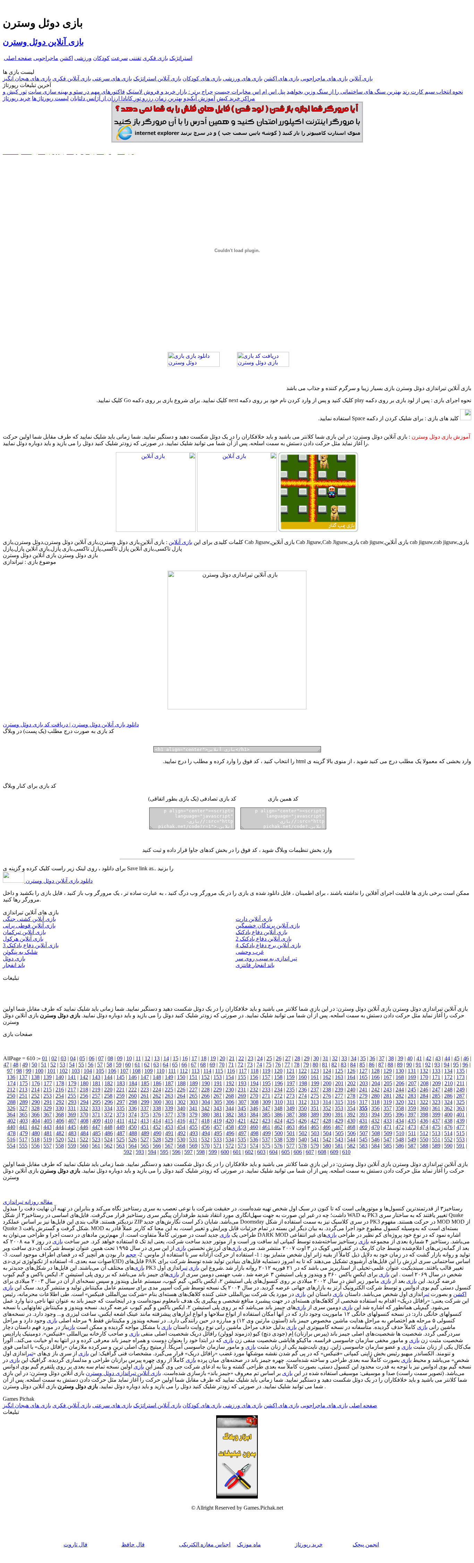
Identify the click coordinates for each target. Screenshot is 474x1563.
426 (302, 1121)
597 (188, 1152)
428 (327, 1121)
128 (375, 1071)
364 (11, 1114)
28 (297, 1058)
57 (100, 1065)
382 (230, 1114)
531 (193, 1139)
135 (460, 1071)
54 (72, 1065)
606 (298, 1152)
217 (72, 1090)
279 (363, 1096)
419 (217, 1121)
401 (460, 1114)
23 (250, 1058)
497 (242, 1133)
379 (193, 1114)
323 (436, 1102)
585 (387, 1146)
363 (460, 1108)
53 (62, 1065)
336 (132, 1108)
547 (387, 1139)
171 (436, 1077)
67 (193, 1065)
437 (436, 1121)
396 (400, 1114)
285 (436, 1096)
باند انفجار (14, 965)
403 (23, 1121)
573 (242, 1146)
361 (436, 1108)
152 (205, 1077)
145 (120, 1077)
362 (448, 1108)
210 (449, 1083)
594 (152, 1152)
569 (193, 1146)
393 (363, 1114)
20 (222, 1058)
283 (412, 1096)
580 (327, 1146)
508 (376, 1133)
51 (43, 1065)
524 (108, 1139)
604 (273, 1152)
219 (96, 1090)
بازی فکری (155, 58)
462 (278, 1127)
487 (121, 1133)
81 (325, 1065)
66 (184, 1065)
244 (400, 1090)
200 (327, 1083)
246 (424, 1090)
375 (145, 1114)
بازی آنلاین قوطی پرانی (29, 926)
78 (296, 1065)
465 (315, 1127)
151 (193, 1077)
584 (375, 1146)
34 (353, 1058)
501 (291, 1133)
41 (419, 1058)
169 (412, 1077)
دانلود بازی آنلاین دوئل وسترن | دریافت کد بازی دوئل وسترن (71, 724)
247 (436, 1090)
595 (164, 1152)
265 (193, 1096)
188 (181, 1083)
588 (424, 1146)
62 (147, 1065)
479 (23, 1133)
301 (169, 1102)
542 (327, 1139)
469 (363, 1127)
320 (400, 1102)
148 (157, 1077)
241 (363, 1090)
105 (100, 1071)
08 (110, 1058)
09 (119, 1058)
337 (145, 1108)
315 (339, 1102)
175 (23, 1083)
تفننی (135, 58)
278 (351, 1096)
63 (156, 1065)
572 (230, 1146)
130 (400, 1071)
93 (437, 1065)
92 (428, 1065)
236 (302, 1090)
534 (230, 1139)
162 (327, 1077)
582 (351, 1146)
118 (255, 1071)
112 (184, 1071)
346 (254, 1108)
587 (412, 1146)
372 (108, 1114)
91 (418, 1065)
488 (133, 1133)
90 (409, 1065)
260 (132, 1096)
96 (465, 1065)
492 (181, 1133)
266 (205, 1096)
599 (213, 1152)
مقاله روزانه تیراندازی (28, 1202)
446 (84, 1127)
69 (212, 1065)
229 (217, 1090)
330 (60, 1108)
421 (242, 1121)
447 (96, 1127)
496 (230, 1133)
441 (23, 1127)
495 (218, 1133)
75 (268, 1065)
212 (11, 1090)
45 (456, 1058)
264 (181, 1096)
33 (344, 1058)
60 (128, 1065)
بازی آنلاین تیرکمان (24, 932)
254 (60, 1096)
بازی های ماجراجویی (324, 78)
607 (310, 1152)
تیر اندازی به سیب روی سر (266, 958)
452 (157, 1127)
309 (266, 1102)
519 (47, 1139)
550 (424, 1139)
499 (266, 1133)
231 (242, 1090)
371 (96, 1114)
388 (302, 1114)
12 (147, 1058)
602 (249, 1152)
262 (157, 1096)
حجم (131, 1255)
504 (327, 1133)
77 (287, 1065)
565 (145, 1146)
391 (339, 1114)
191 (218, 1083)
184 (133, 1083)
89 (400, 1065)
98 (19, 1071)
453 (169, 1127)
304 (206, 1102)
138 (35, 1077)
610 (346, 1152)
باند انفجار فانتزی (255, 965)
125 (339, 1071)
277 (339, 1096)
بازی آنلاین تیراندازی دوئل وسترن (123, 1373)
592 (128, 1152)
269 (242, 1096)
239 (339, 1090)
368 (60, 1114)
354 (351, 1108)
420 (230, 1121)
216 (60, 1090)
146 (132, 1077)
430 (351, 1121)
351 (315, 1108)
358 (400, 1108)
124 (327, 1071)
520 (60, 1139)
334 (108, 1108)
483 (72, 1133)
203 (363, 1083)
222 (132, 1090)
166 (375, 1077)
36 (372, 1058)
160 (302, 1077)
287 (460, 1096)
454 (181, 1127)
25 (269, 1058)
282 (400, 1096)
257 (96, 1096)
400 (448, 1114)
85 (362, 1065)
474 (424, 1127)
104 (88, 1071)
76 (278, 1065)
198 (303, 1083)
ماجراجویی (45, 58)
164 (351, 1077)
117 (243, 1071)
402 (11, 1121)
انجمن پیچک (366, 1544)
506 (351, 1133)
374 (132, 1114)
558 (60, 1146)
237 (315, 1090)
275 (315, 1096)
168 (400, 1077)
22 (241, 1058)
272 (278, 1096)
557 (47, 1146)
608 (322, 1152)
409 (96, 1121)
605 (285, 1152)
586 (400, 1146)
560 (84, 1146)
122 (302, 1071)
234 (278, 1090)
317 (363, 1102)
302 (181, 1102)
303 (193, 1102)
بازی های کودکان (202, 78)
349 (290, 1108)
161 (315, 1077)
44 (447, 1058)
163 (339, 1077)
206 (400, 1083)
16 (185, 1058)
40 (410, 1058)
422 (254, 1121)
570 (205, 1146)
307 (242, 1102)
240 (351, 1090)
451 (145, 1127)
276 (327, 1096)
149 (169, 1077)
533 (217, 1139)
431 (363, 1121)
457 (217, 1127)
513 (436, 1133)
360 (424, 1108)
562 (108, 1146)
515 (460, 1133)
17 (194, 1058)
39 (400, 1058)
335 (120, 1108)
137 (23, 1077)
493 (193, 1133)
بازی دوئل (14, 958)
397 (412, 1114)
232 (254, 1090)
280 (375, 1096)
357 (387, 1108)
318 (375, 1102)
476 (448, 1127)
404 (36, 1121)
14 (166, 1058)
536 (254, 1139)
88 (390, 1065)
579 (315, 1146)
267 (217, 1096)
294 (84, 1102)
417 (193, 1121)
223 (145, 1090)
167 (387, 1077)
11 (138, 1058)
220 (108, 1090)
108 (136, 1071)
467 (339, 1127)
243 (387, 1090)
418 (205, 1121)
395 (387, 1114)
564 (132, 1146)
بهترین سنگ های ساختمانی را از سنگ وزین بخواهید (344, 92)
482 (60, 1133)
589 (436, 1146)
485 (96, 1133)
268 (230, 1096)
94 (446, 1065)
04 (73, 1058)
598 (200, 1152)
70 (222, 1065)
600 (225, 1152)
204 (376, 1083)
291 (48, 1102)
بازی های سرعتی (112, 78)
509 (388, 1133)
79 (306, 1065)
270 (254, 1096)
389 (315, 1114)
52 (53, 1065)
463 (290, 1127)
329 (47, 1108)
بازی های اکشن (281, 78)
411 (121, 1121)
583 (363, 1146)
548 (400, 1139)
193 (242, 1083)
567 (169, 1146)
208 (424, 1083)
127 (363, 1071)
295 (96, 1102)
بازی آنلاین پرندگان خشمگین (268, 926)
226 (181, 1090)
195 (266, 1083)
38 (391, 1058)
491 (169, 1133)
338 (157, 1108)
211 (461, 1083)
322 (424, 1102)
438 (448, 1121)
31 (325, 1058)
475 (436, 1127)
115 (219, 1071)
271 (266, 1096)
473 (412, 1127)
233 (266, 1090)
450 (132, 1127)
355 (363, 1108)
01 (45, 1058)
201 (339, 1083)
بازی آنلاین (361, 78)
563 (120, 1146)
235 (290, 1090)
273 (290, 1096)
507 (363, 1133)
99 (28, 1071)
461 (266, 1127)
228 (205, 1090)
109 (148, 1071)
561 (96, 1146)
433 (387, 1121)
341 (193, 1108)
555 (23, 1146)
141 (72, 1077)
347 (266, 1108)
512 (424, 1133)
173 (460, 1077)
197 (291, 1083)
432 (375, 1121)
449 (120, 1127)
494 (206, 1133)
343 (217, 1108)
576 (278, 1146)
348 (278, 1108)
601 (237, 1152)
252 (35, 1096)
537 (266, 1139)
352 (327, 1108)
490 (157, 1133)
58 (109, 1065)
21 (232, 1058)
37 (381, 1058)
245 (412, 1090)
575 (266, 1146)
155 (242, 1077)
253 (47, 1096)
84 (353, 1065)
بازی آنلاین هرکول (23, 939)
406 (60, 1121)
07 (101, 1058)
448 (108, 1127)
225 (169, 1090)
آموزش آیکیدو (199, 98)
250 (11, 1096)
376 (157, 1114)
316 (351, 1102)
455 (193, 1127)
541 (315, 1139)
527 (145, 1139)
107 (124, 1071)
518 (35, 1139)
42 (428, 1058)
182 (108, 1083)
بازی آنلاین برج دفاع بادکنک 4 (268, 945)
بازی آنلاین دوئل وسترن (43, 41)
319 (387, 1102)
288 (11, 1102)
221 (120, 1090)
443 (47, 1127)
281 (387, 1096)
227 (193, 1090)
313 (315, 1102)
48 (15, 1065)
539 (290, 1139)
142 (84, 1077)
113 (196, 1071)
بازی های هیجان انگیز (27, 78)
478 (11, 1133)
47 (6, 1065)
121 (290, 1071)
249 (460, 1090)
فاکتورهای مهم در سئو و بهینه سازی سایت (76, 92)
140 (60, 1077)
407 (72, 1121)
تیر (184, 1268)
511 (412, 1133)
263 (169, 1096)
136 (11, 1077)
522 (84, 1139)
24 (260, 1058)
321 (412, 1102)
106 (112, 1071)
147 (145, 1077)
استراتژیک (180, 58)
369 (72, 1114)
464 (302, 1127)
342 (205, 1108)
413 (145, 1121)
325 (460, 1102)
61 (137, 1065)
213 (23, 1090)
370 (84, 1114)
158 (278, 1077)
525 (120, 1139)
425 (290, 1121)
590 (448, 1146)
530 (181, 1139)
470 (375, 1127)
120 (278, 1071)
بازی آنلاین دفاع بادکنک (261, 932)
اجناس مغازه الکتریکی (204, 1544)
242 (375, 1090)
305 (218, 1102)
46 (466, 1058)
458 (230, 1127)
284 (424, 1096)
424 (278, 1121)
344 (230, 1108)
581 (339, 1146)
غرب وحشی (250, 952)
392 (351, 1114)
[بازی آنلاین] (318, 530)
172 (448, 1077)
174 (11, 1083)
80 (315, 1065)
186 (157, 1083)
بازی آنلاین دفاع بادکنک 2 (263, 939)
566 (157, 1146)
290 (36, 1102)
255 (72, 1096)
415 (169, 1121)
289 (23, 1102)
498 (254, 1133)
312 (302, 1102)
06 (91, 1058)
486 (108, 1133)
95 (456, 1065)
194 (254, 1083)
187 (169, 1083)
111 (172, 1071)
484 (84, 1133)
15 (175, 1058)
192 (230, 1083)
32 (335, 1058)
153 (217, 1077)
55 (81, 1065)
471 (387, 1127)
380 (205, 1114)
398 (424, 1114)
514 (448, 1133)
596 (176, 1152)
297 (121, 1102)
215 (47, 1090)
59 (118, 1065)
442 (35, 1127)
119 (266, 1071)
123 (315, 1071)
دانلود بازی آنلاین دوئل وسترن (58, 881)
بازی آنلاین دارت (254, 919)
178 (60, 1083)
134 (448, 1071)
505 (339, 1133)
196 (278, 1083)
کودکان (101, 58)
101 (51, 1071)
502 (303, 1133)
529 (169, 1139)
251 (23, 1096)
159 (290, 1077)
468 (351, 1127)
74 (259, 1065)
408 (84, 1121)
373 (120, 1114)
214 (35, 1090)
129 (387, 1071)
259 (120, 1096)
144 (108, 1077)
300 (157, 1102)
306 (230, 1102)
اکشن (66, 58)
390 (327, 1114)
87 (381, 1065)
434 (400, 1121)
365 (23, 1114)
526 (132, 1139)
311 (291, 1102)
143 (96, 1077)
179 (72, 1083)
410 (108, 1121)
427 (315, 1121)
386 (278, 1114)
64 (165, 1065)
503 (315, 1133)
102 (63, 1071)
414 (157, 1121)
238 (327, 1090)
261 (145, 1096)
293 (72, 1102)
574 (254, 1146)
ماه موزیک (249, 1544)
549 (412, 1139)
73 (250, 1065)
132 (424, 1071)
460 (254, 1127)
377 (169, 1114)
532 (205, 1139)
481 (48, 1133)
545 (363, 1139)
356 (375, 1108)
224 (157, 1090)
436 (424, 1121)
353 (339, 1108)
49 (25, 1065)
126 (351, 1071)
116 (231, 1071)
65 (175, 1065)
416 (181, 1121)
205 (388, 1083)
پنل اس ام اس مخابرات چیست (249, 92)
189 (193, 1083)
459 (242, 1127)
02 (54, 1058)
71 (231, 1065)
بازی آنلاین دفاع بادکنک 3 (31, 945)
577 (290, 1146)
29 (307, 1058)
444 (60, 1127)
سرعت (119, 58)
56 (90, 1065)
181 (96, 1083)
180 (84, 1083)
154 (230, 1077)
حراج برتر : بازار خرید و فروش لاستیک (169, 92)
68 (203, 1065)
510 (400, 1133)
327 (23, 1108)
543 (339, 1139)
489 (145, 1133)
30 (316, 1058)
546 (375, 1139)
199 (315, 1083)
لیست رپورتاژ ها (50, 98)
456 (205, 1127)
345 (242, 1108)
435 (412, 1121)
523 (96, 1139)
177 (48, 1083)
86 (371, 1065)
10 (129, 1058)
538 (278, 1139)
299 (145, 1102)
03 (63, 1058)
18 (203, 1058)
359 (412, 1108)
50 (34, 1065)
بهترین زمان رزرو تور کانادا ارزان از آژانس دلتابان (126, 98)
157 (266, 1077)
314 (327, 1102)
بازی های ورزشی (242, 78)
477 (460, 1127)
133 (436, 1071)
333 (96, 1108)
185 (145, 1083)
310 (278, 1102)
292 (60, 1102)
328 (35, 1108)
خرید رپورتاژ (17, 98)
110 (160, 1071)
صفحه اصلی (18, 58)
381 (217, 1114)
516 (11, 1139)
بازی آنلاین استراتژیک (157, 78)
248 (448, 1090)
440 (11, 1127)
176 (36, 1083)
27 (288, 1058)
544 (351, 1139)
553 (460, 1139)
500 (278, 1133)
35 (363, 1058)
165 (363, 1077)
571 (217, 1146)
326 (11, 1108)
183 (121, 1083)
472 (400, 1127)
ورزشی (83, 58)
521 (72, 1139)
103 (75, 1071)
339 (169, 1108)
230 (230, 1090)
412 (132, 1121)
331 (72, 1108)
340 (181, 1108)
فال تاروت (75, 1544)
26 (278, 1058)
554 (11, 1146)
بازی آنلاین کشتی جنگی (29, 919)
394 (375, 1114)
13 (157, 1058)
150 (181, 1077)
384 (254, 1114)
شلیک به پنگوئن (20, 952)
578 (302, 1146)
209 (436, 1083)
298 (133, 1102)
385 (266, 1114)
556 (35, 1146)
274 (302, 1096)
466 (327, 1127)
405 (48, 1121)
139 (47, 1077)
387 (290, 1114)
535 (242, 1139)
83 (343, 1065)
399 (436, 1114)
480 (36, 1133)
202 (351, 1083)
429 (339, 1121)
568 (181, 1146)
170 (424, 1077)
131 (412, 1071)
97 (9, 1071)
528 (157, 1139)
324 (448, 1102)
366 (35, 1114)
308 (254, 1102)
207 (412, 1083)
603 (261, 1152)
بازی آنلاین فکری (71, 78)
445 (72, 1127)
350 (302, 1108)
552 (448, 1139)
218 (84, 1090)
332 (84, 1108)
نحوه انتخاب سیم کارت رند (433, 92)
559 (72, 1146)
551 (436, 1139)
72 (240, 1065)
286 (448, 1096)
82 (334, 1065)
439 (460, 1121)
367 (47, 1114)
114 (207, 1071)
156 (254, 1077)
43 (438, 1058)
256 (84, 1096)
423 (266, 1121)
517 (23, 1139)
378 (181, 1114)
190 (206, 1083)
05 (82, 1058)
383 (242, 1114)
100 (39, 1071)
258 (108, 1096)
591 (460, 1146)
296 (108, 1102)
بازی (225, 1235)
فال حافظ (133, 1544)
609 (334, 1152)
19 (213, 1058)
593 (140, 1152)
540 (302, 1139)
